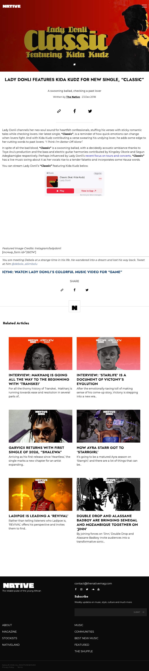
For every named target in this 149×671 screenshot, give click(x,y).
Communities (84, 631)
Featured (81, 644)
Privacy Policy (8, 667)
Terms (20, 667)
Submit (137, 612)
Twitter (87, 589)
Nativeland (11, 644)
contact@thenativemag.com (93, 583)
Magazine (9, 631)
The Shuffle (83, 651)
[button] (74, 64)
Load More (74, 558)
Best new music (86, 638)
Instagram (81, 589)
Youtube (98, 589)
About (7, 625)
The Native (73, 97)
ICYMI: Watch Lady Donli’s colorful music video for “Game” (62, 271)
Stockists (9, 638)
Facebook (75, 589)
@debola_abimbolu (24, 264)
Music (78, 625)
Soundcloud (92, 589)
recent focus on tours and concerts (108, 155)
